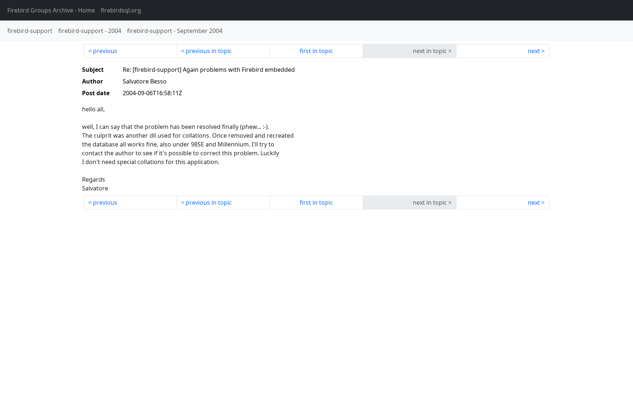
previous (105, 51)
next (534, 51)
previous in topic (209, 51)
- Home (51, 10)
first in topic (316, 51)
